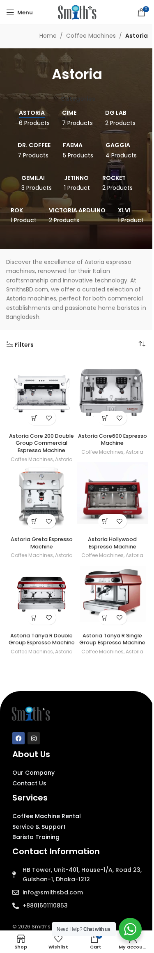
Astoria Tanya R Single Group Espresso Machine (112, 639)
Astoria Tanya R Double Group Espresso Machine (42, 639)
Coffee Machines (91, 36)
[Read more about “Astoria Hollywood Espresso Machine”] (105, 521)
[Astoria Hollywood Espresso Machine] (112, 497)
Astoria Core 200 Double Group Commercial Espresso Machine (41, 443)
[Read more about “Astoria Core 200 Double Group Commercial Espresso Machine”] (34, 418)
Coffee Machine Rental (46, 816)
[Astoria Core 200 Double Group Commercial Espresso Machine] (41, 394)
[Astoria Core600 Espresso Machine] (112, 394)
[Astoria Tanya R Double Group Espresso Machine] (41, 593)
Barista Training (36, 837)
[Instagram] (34, 738)
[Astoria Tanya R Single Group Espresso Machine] (112, 593)
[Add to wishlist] (48, 418)
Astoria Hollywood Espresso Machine (112, 543)
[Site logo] (77, 12)
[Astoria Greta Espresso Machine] (41, 497)
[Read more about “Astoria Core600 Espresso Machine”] (105, 418)
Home (48, 36)
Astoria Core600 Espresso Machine (112, 439)
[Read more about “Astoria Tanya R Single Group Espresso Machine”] (105, 617)
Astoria (64, 459)
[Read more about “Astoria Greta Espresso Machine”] (34, 521)
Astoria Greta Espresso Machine (42, 543)
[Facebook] (18, 738)
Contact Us (29, 783)
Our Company (33, 773)
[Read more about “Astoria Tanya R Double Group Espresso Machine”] (34, 617)
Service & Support (39, 827)
